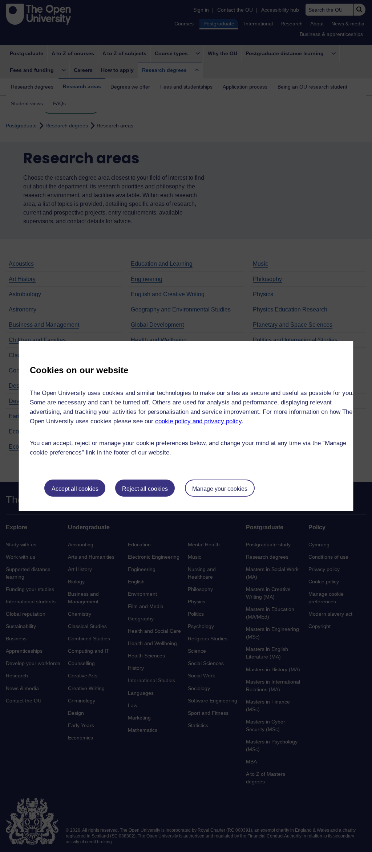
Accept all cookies (75, 489)
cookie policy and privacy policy (198, 421)
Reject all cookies (145, 489)
